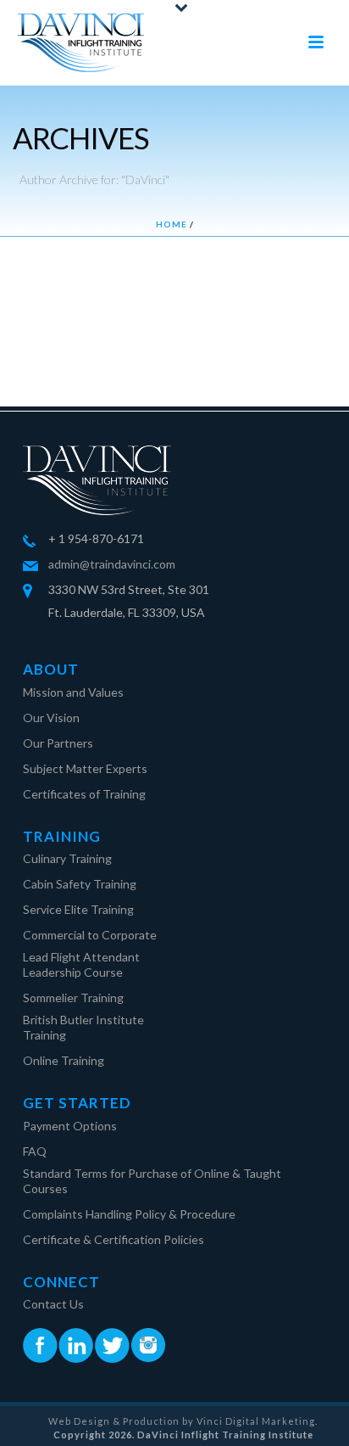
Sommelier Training (73, 997)
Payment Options (70, 1125)
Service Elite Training (78, 909)
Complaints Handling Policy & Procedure (129, 1214)
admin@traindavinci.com (111, 564)
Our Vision (51, 717)
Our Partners (58, 743)
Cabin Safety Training (79, 884)
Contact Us (53, 1304)
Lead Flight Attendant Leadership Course (81, 964)
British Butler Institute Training (83, 1027)
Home (171, 224)
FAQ (35, 1151)
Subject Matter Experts (85, 768)
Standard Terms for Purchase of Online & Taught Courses (152, 1181)
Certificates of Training (84, 794)
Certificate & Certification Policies (113, 1239)
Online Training (63, 1060)
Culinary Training (67, 858)
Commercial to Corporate (90, 935)
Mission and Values (73, 692)
